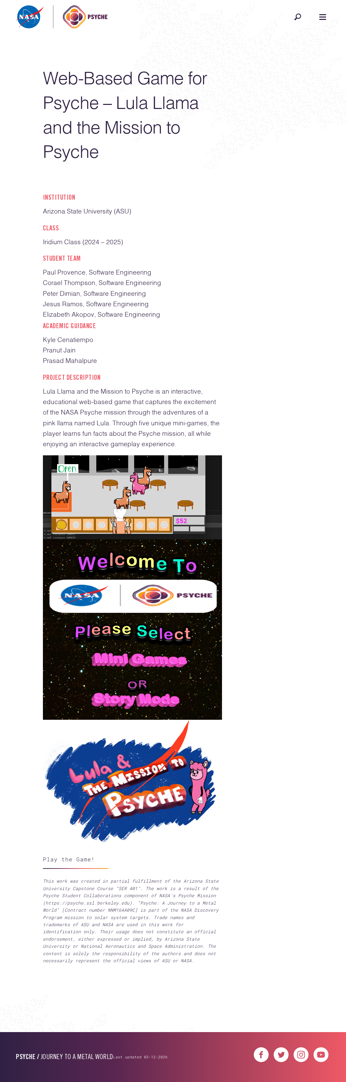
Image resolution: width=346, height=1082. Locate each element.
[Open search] (297, 16)
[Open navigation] (322, 16)
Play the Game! (69, 859)
